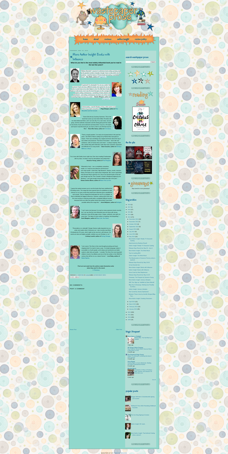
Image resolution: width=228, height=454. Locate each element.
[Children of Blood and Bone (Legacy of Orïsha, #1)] (147, 159)
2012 (129, 312)
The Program (107, 160)
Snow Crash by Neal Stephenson (138, 272)
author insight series (100, 275)
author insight (123, 39)
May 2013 (132, 236)
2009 (129, 319)
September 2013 (134, 226)
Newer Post (73, 329)
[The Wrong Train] (147, 173)
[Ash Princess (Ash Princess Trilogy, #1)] (130, 159)
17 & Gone (108, 128)
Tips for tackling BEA (134, 253)
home (85, 39)
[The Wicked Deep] (138, 173)
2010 (129, 317)
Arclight (118, 202)
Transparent (105, 99)
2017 (129, 207)
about (96, 39)
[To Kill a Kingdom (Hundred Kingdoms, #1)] (130, 173)
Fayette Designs (120, 453)
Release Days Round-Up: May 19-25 (139, 262)
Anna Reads (131, 361)
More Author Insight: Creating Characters (140, 298)
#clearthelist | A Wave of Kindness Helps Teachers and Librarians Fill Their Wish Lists (143, 371)
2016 (129, 209)
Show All (154, 379)
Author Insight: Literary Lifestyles (138, 289)
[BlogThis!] (73, 277)
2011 (129, 314)
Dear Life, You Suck (102, 218)
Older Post (119, 329)
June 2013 (132, 234)
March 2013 (132, 304)
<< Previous (96, 270)
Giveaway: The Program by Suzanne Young (141, 277)
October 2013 (133, 224)
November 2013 (134, 221)
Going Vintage (105, 236)
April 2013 (132, 301)
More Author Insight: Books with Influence (140, 267)
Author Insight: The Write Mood (138, 255)
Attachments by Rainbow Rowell (138, 243)
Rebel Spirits (85, 258)
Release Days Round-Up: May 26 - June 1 (141, 248)
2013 (129, 217)
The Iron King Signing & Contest (140, 415)
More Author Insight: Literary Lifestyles (140, 280)
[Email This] (71, 277)
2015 (129, 212)
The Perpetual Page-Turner (136, 354)
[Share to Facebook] (76, 277)
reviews (107, 39)
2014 (129, 214)
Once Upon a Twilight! (134, 336)
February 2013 (133, 306)
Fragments (102, 77)
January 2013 (133, 309)
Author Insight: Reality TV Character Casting (141, 245)
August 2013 (133, 229)
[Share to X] (74, 277)
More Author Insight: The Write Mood (139, 250)
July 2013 (132, 231)
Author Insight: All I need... (138, 424)
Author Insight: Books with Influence (139, 270)
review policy (141, 39)
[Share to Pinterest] (78, 277)
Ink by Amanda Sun (134, 265)
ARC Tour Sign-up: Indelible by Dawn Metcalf (141, 282)
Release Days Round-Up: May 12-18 (139, 275)
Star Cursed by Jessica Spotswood (138, 291)
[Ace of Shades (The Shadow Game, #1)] (138, 159)
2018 (129, 204)
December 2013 (134, 219)
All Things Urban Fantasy (135, 347)
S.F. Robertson (80, 275)
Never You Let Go (105, 180)
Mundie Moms (132, 368)
